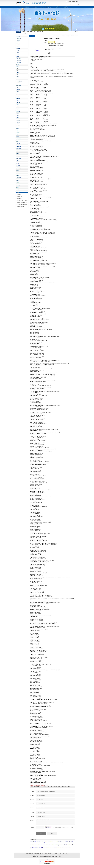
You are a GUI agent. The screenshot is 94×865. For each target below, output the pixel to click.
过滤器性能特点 (19, 198)
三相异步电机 (19, 81)
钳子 (18, 130)
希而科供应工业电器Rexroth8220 (42, 785)
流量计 (18, 87)
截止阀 (18, 74)
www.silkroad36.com (61, 853)
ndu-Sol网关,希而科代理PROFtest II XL (36, 841)
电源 (18, 50)
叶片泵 (18, 70)
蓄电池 (18, 54)
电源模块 (18, 122)
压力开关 (18, 45)
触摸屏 (18, 100)
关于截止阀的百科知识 (20, 206)
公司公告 (18, 31)
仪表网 (47, 859)
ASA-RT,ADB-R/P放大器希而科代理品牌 (51, 844)
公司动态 (35, 7)
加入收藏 (72, 1)
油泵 (18, 68)
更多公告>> (76, 31)
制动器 (18, 96)
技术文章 (50, 7)
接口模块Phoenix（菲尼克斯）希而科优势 (65, 841)
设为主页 (68, 1)
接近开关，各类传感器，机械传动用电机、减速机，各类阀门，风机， (49, 856)
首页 (19, 7)
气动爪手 (18, 132)
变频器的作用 (19, 194)
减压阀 (18, 76)
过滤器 (18, 113)
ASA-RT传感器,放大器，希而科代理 (36, 844)
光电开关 (18, 40)
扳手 (18, 134)
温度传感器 (19, 58)
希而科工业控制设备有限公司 (31, 3)
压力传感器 (19, 62)
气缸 (18, 109)
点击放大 (37, 50)
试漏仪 (18, 91)
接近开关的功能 (19, 196)
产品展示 (42, 7)
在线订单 (58, 7)
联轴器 (18, 104)
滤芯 (18, 115)
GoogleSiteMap (58, 855)
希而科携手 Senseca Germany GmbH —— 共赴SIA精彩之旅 (32, 31)
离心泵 (18, 66)
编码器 (18, 124)
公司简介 (27, 7)
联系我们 (76, 1)
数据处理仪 (19, 38)
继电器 (18, 42)
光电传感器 (19, 60)
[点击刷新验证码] (48, 827)
